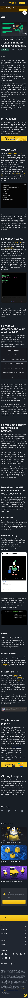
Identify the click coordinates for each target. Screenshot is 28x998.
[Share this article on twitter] (2, 811)
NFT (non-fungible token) (14, 153)
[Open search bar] (17, 3)
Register (22, 3)
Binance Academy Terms (12, 990)
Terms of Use (19, 988)
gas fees (15, 173)
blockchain (15, 675)
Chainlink (18, 680)
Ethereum (18, 242)
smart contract (9, 248)
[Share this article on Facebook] (9, 811)
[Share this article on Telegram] (15, 811)
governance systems (16, 747)
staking (20, 677)
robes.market (5, 664)
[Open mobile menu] (26, 3)
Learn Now (23, 10)
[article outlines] (24, 12)
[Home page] (11, 3)
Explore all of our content (12, 918)
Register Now (14, 901)
